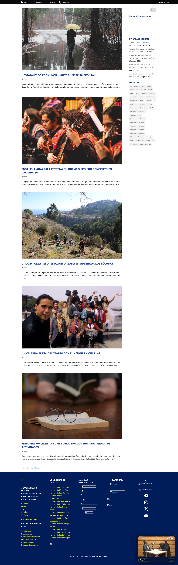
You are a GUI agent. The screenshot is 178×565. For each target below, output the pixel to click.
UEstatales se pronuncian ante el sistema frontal (58, 75)
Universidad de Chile (136, 115)
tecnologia (148, 100)
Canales (24, 512)
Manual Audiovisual (28, 539)
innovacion (152, 93)
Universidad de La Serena (137, 122)
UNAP (151, 108)
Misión (23, 506)
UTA (143, 140)
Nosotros (24, 504)
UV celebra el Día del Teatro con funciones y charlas (61, 353)
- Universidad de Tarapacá (59, 487)
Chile (143, 86)
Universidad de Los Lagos (137, 126)
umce (145, 108)
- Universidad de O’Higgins (60, 532)
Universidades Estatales (136, 137)
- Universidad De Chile (58, 529)
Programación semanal (29, 545)
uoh (146, 137)
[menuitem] (24, 2)
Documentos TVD (27, 542)
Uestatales (143, 104)
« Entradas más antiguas (31, 468)
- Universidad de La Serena (60, 501)
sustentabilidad (134, 100)
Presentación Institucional (30, 537)
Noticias (24, 79)
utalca (148, 140)
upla (151, 137)
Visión (23, 509)
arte (131, 86)
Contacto (24, 515)
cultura (132, 93)
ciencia (149, 86)
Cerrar (171, 560)
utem (153, 140)
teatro (141, 100)
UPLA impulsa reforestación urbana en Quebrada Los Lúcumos (68, 263)
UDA (136, 104)
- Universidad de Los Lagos (60, 538)
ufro (131, 108)
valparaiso (148, 144)
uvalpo (135, 144)
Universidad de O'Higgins (137, 129)
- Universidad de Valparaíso (60, 504)
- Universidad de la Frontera (60, 535)
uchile (131, 104)
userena (137, 140)
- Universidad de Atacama (59, 493)
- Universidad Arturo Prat (59, 490)
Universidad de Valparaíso (137, 133)
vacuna (141, 144)
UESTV (150, 104)
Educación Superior (141, 93)
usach (131, 140)
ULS (141, 108)
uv (130, 144)
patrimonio (142, 97)
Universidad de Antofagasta (137, 111)
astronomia (137, 86)
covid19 (143, 90)
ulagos (136, 108)
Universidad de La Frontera (137, 119)
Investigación (133, 97)
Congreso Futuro (134, 90)
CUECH (150, 90)
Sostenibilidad (151, 97)
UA (154, 100)
